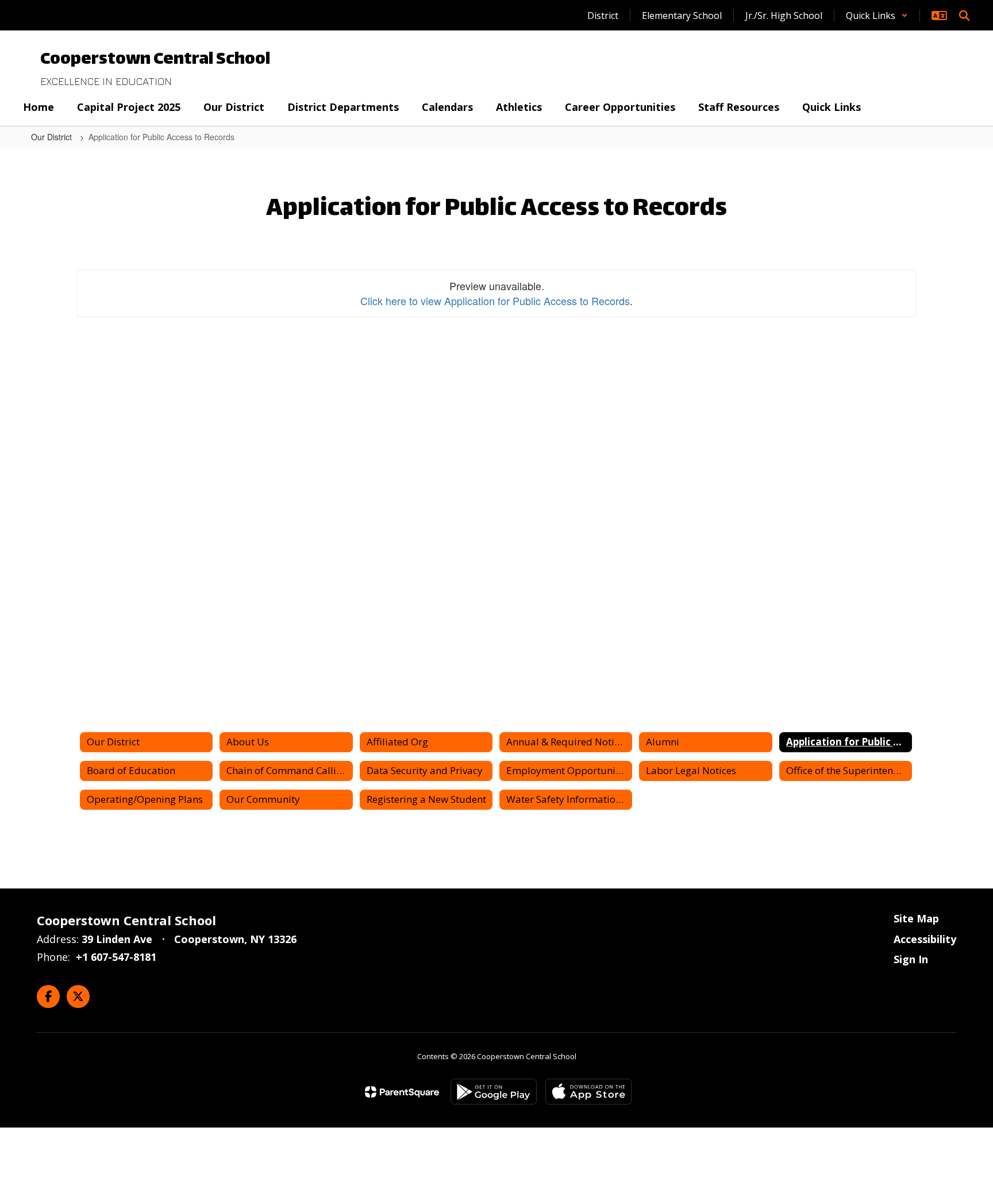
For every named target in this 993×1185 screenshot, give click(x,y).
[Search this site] (964, 15)
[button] (877, 15)
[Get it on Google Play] (494, 1092)
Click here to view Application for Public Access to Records (495, 300)
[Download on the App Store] (588, 1092)
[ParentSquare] (402, 1092)
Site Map (916, 918)
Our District (52, 137)
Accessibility (925, 939)
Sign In (911, 959)
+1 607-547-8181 (116, 957)
